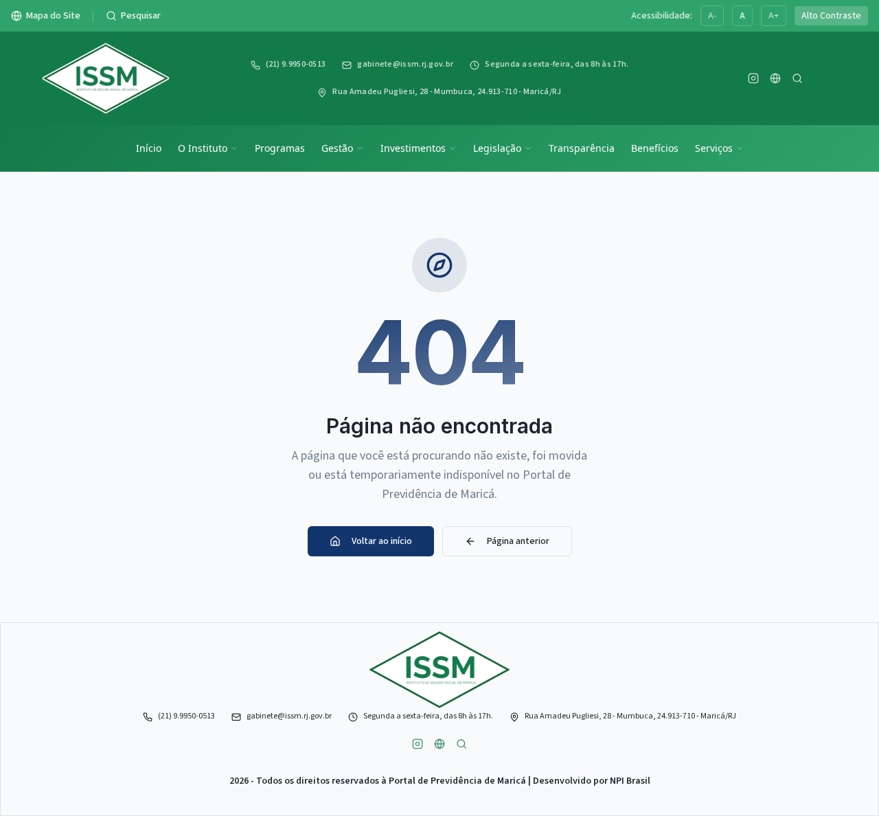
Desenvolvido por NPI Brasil (591, 781)
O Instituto (202, 148)
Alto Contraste (831, 16)
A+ (773, 16)
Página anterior (518, 541)
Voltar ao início (382, 541)
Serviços (714, 148)
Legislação (497, 148)
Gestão (337, 148)
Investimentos (413, 148)
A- (712, 16)
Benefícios (654, 148)
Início (148, 148)
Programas (280, 148)
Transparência (582, 148)
